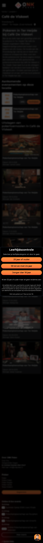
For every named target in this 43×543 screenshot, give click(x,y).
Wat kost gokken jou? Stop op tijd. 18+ (21, 294)
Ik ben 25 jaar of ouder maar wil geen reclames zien (21, 280)
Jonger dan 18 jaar (21, 272)
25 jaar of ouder (21, 259)
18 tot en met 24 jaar (21, 266)
